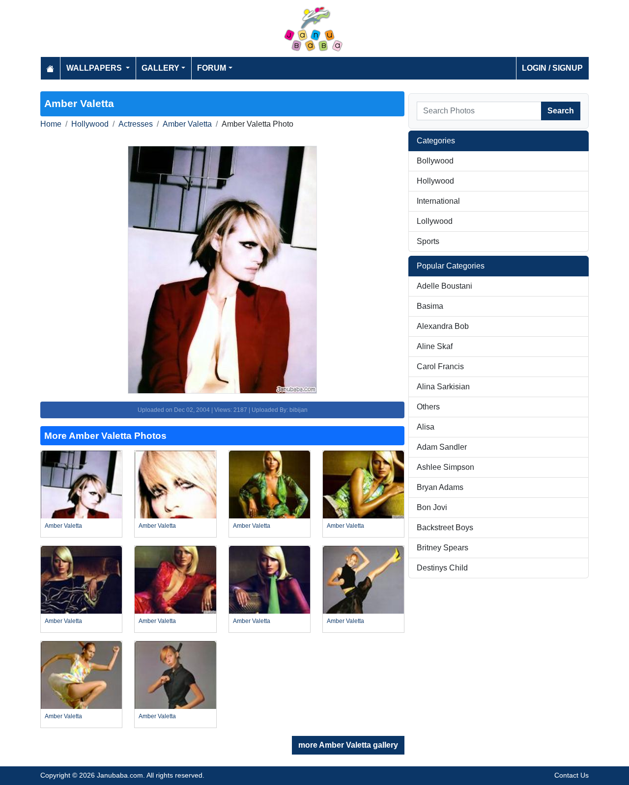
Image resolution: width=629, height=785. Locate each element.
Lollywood (435, 221)
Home (50, 124)
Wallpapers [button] (95, 68)
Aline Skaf (435, 346)
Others (428, 407)
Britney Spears (442, 547)
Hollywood (90, 124)
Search (560, 111)
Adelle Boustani (444, 286)
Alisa (425, 427)
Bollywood (435, 161)
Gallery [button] (160, 68)
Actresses (135, 124)
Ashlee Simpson (445, 467)
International (438, 201)
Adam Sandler (442, 447)
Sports (428, 241)
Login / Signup (552, 68)
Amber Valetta (187, 124)
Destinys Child (442, 568)
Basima (430, 306)
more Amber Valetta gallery (348, 745)
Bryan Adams (440, 487)
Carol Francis (440, 366)
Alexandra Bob (443, 326)
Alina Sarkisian (443, 386)
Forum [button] (211, 68)
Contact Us (571, 775)
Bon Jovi (432, 507)
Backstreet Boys (445, 527)
